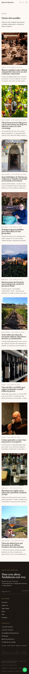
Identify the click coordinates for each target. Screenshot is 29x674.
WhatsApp (5, 636)
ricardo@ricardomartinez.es (10, 633)
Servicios (4, 602)
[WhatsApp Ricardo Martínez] (25, 670)
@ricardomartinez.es (8, 639)
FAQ (3, 614)
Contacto (4, 617)
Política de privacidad (9, 665)
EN (23, 2)
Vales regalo (5, 608)
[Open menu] (26, 2)
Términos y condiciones (9, 668)
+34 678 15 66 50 (7, 627)
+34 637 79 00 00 (7, 630)
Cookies (21, 668)
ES (20, 2)
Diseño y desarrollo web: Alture (12, 671)
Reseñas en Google (8, 642)
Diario (3, 611)
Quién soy (5, 605)
